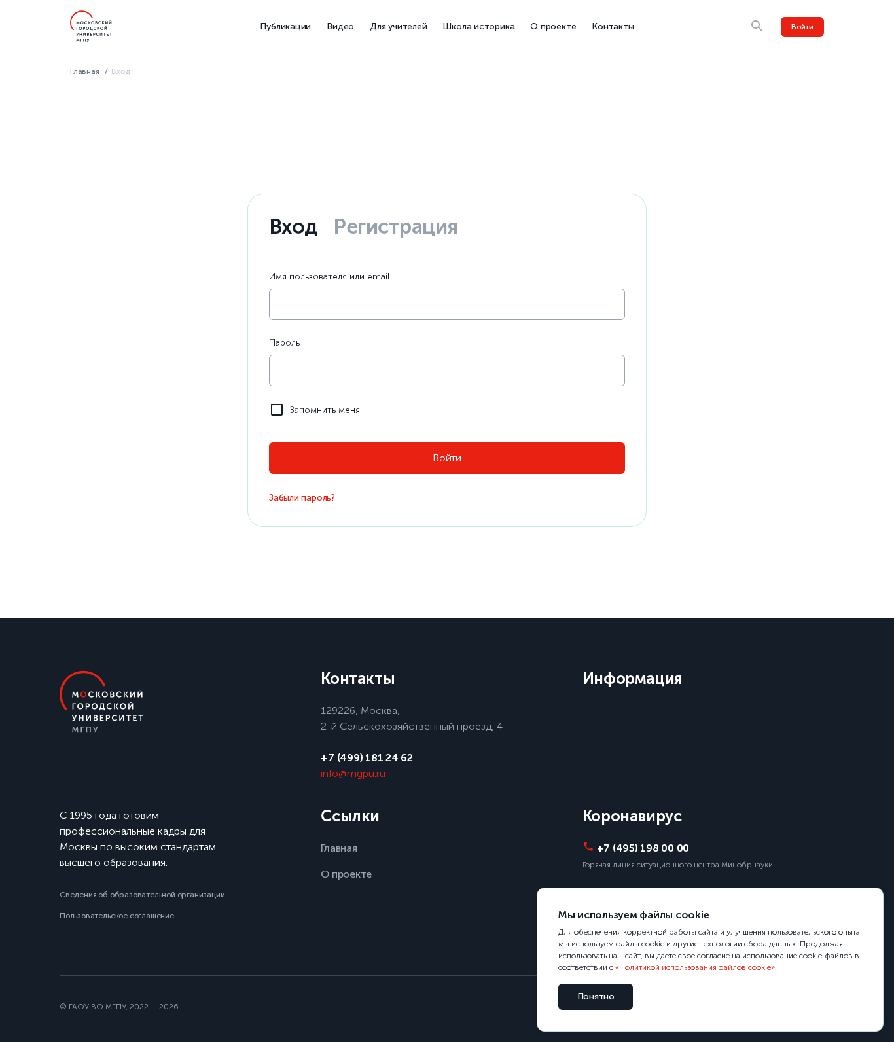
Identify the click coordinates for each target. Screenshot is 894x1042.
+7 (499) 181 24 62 (366, 757)
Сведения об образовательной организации (142, 894)
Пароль (284, 342)
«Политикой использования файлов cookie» (695, 967)
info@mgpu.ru (353, 773)
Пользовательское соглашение (117, 915)
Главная (84, 71)
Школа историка (478, 26)
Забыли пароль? (302, 497)
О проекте (553, 26)
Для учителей (398, 26)
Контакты (613, 26)
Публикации (285, 26)
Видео (340, 26)
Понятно (596, 996)
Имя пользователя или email (329, 276)
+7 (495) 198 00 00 (643, 848)
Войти (802, 26)
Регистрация (395, 226)
